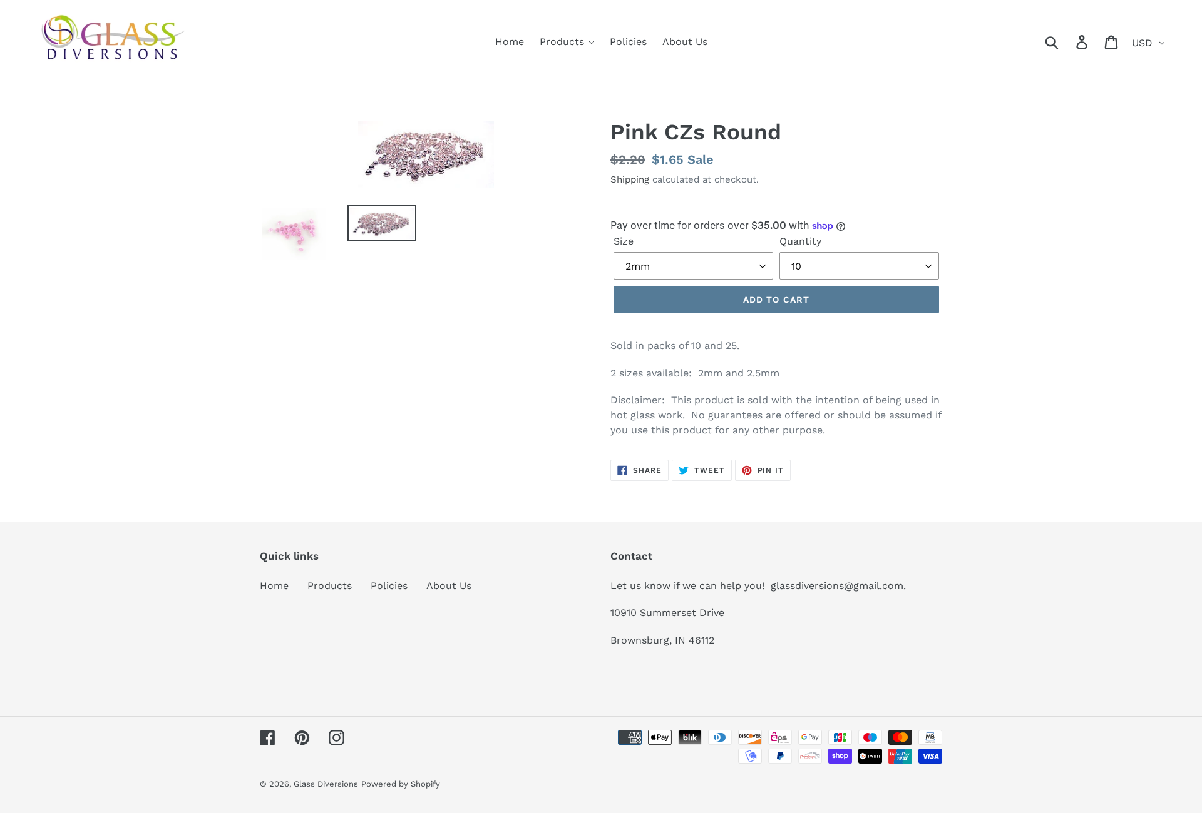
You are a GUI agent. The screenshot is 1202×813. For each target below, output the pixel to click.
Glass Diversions (326, 784)
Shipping (629, 179)
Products (329, 586)
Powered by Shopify (400, 784)
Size (624, 241)
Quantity (800, 241)
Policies (389, 586)
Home (274, 586)
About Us (448, 586)
